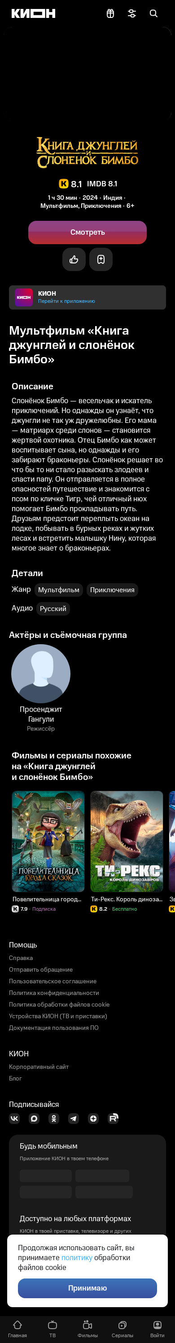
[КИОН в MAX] (37, 1118)
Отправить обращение (41, 970)
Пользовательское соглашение (52, 981)
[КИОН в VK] (17, 1118)
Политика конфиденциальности (54, 993)
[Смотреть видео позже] (101, 259)
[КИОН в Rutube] (116, 1118)
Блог (15, 1079)
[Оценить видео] (74, 259)
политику (76, 1258)
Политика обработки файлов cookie (59, 1005)
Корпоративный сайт (39, 1067)
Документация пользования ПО (54, 1028)
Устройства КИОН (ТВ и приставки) (58, 1016)
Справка (21, 958)
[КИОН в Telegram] (76, 1118)
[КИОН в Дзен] (96, 1118)
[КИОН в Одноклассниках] (56, 1118)
